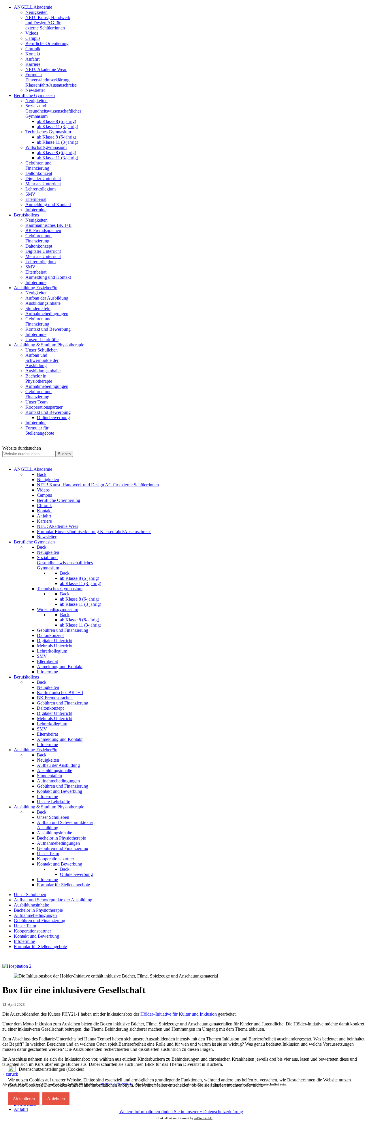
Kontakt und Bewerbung (36, 936)
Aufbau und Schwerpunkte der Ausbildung (53, 899)
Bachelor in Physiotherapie (38, 910)
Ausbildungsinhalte (31, 904)
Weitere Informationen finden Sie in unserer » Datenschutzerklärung (181, 1111)
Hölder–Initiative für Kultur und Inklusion (178, 1014)
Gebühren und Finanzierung (39, 920)
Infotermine (24, 941)
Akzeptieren (24, 1098)
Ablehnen (56, 1098)
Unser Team (25, 925)
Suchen (64, 454)
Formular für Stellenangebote (40, 946)
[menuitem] (33, 7)
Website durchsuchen (21, 448)
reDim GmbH (203, 1118)
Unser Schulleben (30, 894)
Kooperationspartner (32, 930)
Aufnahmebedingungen (35, 915)
